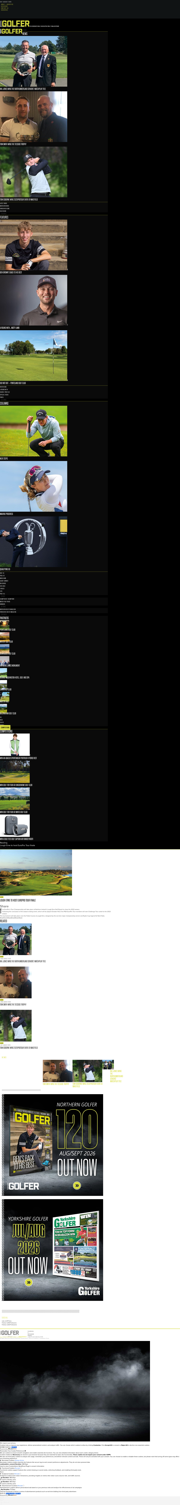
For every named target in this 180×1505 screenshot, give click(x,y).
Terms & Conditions (34, 1338)
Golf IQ (2, 573)
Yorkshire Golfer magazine (8, 612)
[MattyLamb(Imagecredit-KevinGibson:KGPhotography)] (33, 325)
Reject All (8, 1447)
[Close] (1, 1502)
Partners (4, 614)
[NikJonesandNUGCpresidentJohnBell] (33, 86)
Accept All (14, 1447)
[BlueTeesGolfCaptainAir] (15, 836)
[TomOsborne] (33, 197)
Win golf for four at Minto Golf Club (13, 812)
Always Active (19, 1460)
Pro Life (2, 576)
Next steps (4, 458)
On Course (3, 583)
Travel (2, 397)
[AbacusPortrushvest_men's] (15, 755)
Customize (2, 1447)
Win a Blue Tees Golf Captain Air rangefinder (16, 839)
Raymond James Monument (10, 665)
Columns (3, 400)
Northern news (4, 206)
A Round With (4, 389)
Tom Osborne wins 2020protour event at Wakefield (19, 199)
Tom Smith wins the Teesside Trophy (13, 144)
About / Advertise (7, 4)
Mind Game (3, 578)
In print (3, 607)
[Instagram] (1, 15)
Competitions (5, 727)
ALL (1, 717)
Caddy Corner (4, 581)
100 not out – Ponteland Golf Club (13, 383)
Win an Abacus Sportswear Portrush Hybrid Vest (18, 758)
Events (3, 596)
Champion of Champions (7, 599)
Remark (17, 1468)
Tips (1, 591)
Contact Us (5, 8)
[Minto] (15, 809)
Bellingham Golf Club (8, 713)
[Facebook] (1, 11)
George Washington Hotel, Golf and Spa (14, 677)
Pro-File (2, 594)
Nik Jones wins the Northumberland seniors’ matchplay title (23, 89)
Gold (1, 720)
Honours (2, 604)
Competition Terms (44, 1338)
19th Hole (2, 586)
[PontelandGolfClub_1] (33, 380)
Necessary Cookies (8, 1460)
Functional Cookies (8, 1468)
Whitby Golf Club (6, 641)
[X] (1, 13)
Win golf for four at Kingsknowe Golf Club (16, 785)
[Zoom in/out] (8, 1502)
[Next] (2, 1504)
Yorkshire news (5, 208)
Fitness (2, 588)
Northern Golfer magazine (8, 609)
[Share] (2, 1502)
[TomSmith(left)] (33, 141)
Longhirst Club (5, 689)
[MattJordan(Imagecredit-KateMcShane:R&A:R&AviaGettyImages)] (33, 566)
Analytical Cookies (8, 1474)
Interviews (3, 387)
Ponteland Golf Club (7, 629)
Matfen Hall (4, 701)
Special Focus (4, 395)
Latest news (3, 203)
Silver (2, 722)
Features (3, 214)
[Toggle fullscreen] (5, 1502)
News (25, 30)
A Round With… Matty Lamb (9, 328)
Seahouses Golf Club (7, 653)
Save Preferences (10, 1493)
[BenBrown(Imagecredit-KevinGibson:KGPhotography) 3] (33, 270)
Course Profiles (5, 392)
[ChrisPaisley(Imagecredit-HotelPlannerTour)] (33, 456)
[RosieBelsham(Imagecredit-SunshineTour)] (33, 511)
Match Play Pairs (5, 601)
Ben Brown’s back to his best (11, 272)
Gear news (3, 211)
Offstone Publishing (15, 1338)
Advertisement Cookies (9, 1486)
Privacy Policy (24, 1338)
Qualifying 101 (5, 569)
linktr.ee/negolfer (35, 1337)
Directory (4, 6)
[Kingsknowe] (15, 782)
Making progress (6, 514)
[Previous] (0, 1504)
